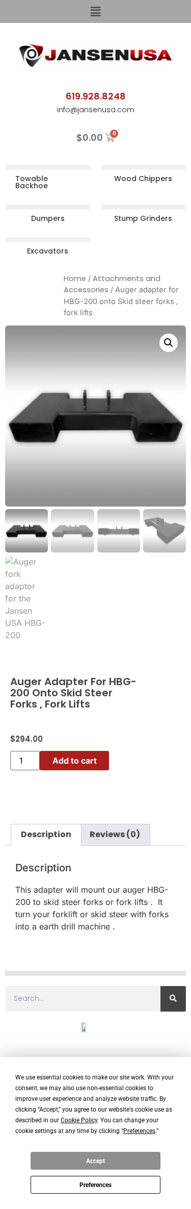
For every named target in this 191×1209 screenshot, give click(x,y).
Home (75, 278)
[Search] (173, 999)
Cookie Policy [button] (79, 1120)
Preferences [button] (139, 1131)
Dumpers (48, 218)
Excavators (47, 251)
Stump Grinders (143, 218)
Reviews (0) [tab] (115, 834)
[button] (95, 11)
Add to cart (74, 760)
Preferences (95, 1185)
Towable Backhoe (31, 182)
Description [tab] (46, 834)
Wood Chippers (143, 178)
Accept (95, 1161)
